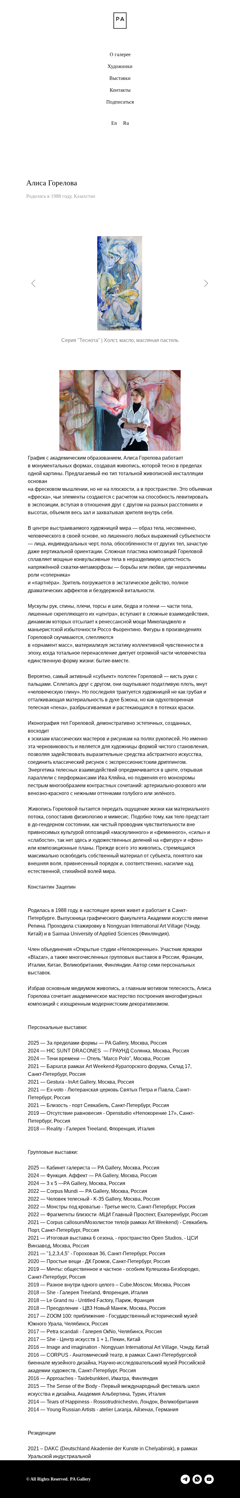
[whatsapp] (197, 1479)
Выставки (120, 78)
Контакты (120, 90)
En (114, 123)
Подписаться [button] (120, 102)
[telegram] (185, 1479)
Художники (120, 66)
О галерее (120, 54)
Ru (126, 123)
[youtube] (209, 1479)
